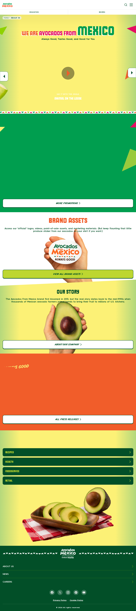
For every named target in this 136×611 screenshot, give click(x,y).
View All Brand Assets (66, 274)
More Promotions (67, 203)
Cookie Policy (76, 600)
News (6, 574)
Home (6, 18)
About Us (8, 566)
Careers (7, 582)
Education (34, 12)
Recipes (102, 12)
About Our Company (67, 344)
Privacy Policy (60, 600)
